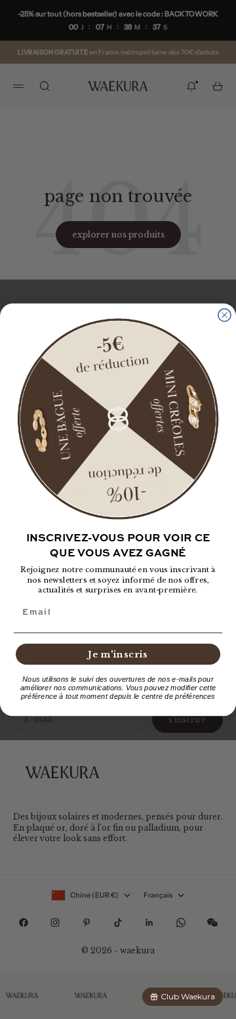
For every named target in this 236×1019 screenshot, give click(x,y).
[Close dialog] (224, 314)
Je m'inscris (118, 653)
